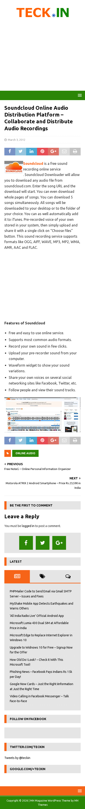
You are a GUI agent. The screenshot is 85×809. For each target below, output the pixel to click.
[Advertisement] (42, 55)
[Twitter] (42, 543)
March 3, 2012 (16, 139)
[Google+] (59, 543)
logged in (28, 526)
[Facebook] (26, 543)
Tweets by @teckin (17, 758)
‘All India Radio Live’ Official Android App (37, 616)
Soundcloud (33, 163)
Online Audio (25, 453)
